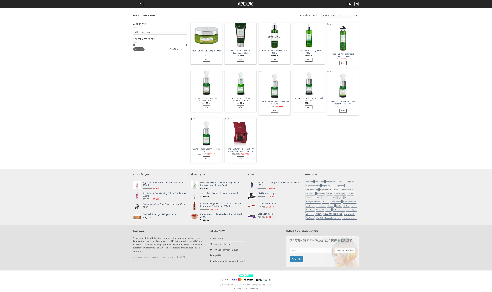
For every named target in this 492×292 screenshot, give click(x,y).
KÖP (274, 60)
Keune (329, 194)
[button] (135, 4)
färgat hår (350, 181)
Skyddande (321, 206)
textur (353, 206)
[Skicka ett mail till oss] (184, 257)
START (222, 285)
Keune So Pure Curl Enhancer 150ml (274, 51)
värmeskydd (351, 210)
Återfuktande (349, 214)
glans (336, 190)
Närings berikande (313, 202)
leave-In (325, 198)
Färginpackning (312, 190)
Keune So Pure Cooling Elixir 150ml (309, 51)
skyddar (331, 206)
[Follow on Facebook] (177, 257)
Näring (347, 198)
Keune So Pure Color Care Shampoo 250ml (343, 55)
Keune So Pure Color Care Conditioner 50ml (240, 51)
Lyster (340, 198)
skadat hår (310, 206)
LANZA (317, 198)
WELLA (318, 214)
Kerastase (321, 194)
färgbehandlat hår (313, 185)
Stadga (338, 206)
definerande (331, 181)
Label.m (351, 194)
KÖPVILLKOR (256, 285)
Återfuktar (310, 218)
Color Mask (319, 181)
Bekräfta (296, 259)
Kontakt (242, 285)
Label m (309, 198)
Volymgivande (338, 210)
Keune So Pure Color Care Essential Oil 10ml (206, 99)
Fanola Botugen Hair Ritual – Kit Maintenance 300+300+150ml (240, 150)
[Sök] (141, 4)
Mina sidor (267, 285)
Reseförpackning (349, 202)
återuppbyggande (349, 218)
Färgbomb (340, 185)
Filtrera (139, 49)
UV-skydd (320, 210)
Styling (346, 206)
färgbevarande (327, 185)
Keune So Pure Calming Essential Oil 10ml (274, 102)
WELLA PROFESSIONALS (333, 214)
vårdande (309, 214)
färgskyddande (326, 190)
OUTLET (325, 202)
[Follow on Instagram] (181, 257)
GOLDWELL (310, 194)
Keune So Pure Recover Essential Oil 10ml (309, 99)
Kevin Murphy (339, 194)
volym (328, 210)
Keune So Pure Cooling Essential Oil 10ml (206, 150)
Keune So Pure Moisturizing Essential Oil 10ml (343, 102)
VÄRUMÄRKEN (231, 285)
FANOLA (341, 181)
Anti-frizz (309, 181)
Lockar (333, 198)
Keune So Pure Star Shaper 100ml (206, 51)
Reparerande (336, 202)
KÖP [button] (206, 60)
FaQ (248, 285)
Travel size (310, 210)
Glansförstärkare (346, 190)
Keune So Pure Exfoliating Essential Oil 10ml (240, 99)
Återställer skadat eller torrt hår (328, 218)
